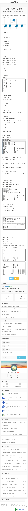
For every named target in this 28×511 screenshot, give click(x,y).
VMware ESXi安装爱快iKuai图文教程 (10, 460)
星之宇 (8, 11)
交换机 (11, 286)
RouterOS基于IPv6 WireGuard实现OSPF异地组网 (12, 476)
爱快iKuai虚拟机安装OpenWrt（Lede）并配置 (12, 458)
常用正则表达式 (5, 425)
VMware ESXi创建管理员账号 (8, 481)
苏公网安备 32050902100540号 (16, 505)
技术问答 (5, 386)
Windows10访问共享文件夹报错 (9, 442)
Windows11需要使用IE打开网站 (9, 487)
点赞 (12, 278)
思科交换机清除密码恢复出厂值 (8, 332)
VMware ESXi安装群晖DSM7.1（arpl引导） (11, 306)
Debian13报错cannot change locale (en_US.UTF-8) (12, 496)
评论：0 (23, 11)
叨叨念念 (5, 384)
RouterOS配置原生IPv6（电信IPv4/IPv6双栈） (12, 466)
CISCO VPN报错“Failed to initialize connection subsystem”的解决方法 (14, 329)
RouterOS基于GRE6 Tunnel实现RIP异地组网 (11, 309)
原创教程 (10, 5)
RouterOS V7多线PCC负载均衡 (8, 431)
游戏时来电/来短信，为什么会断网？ (10, 428)
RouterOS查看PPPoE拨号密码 (8, 317)
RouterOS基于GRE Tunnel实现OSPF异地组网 (12, 449)
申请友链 (24, 500)
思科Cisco (6, 286)
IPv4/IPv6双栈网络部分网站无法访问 (10, 478)
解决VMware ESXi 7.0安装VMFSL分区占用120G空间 (13, 422)
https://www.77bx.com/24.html (13, 288)
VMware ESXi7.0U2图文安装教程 (9, 437)
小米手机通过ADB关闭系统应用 (8, 455)
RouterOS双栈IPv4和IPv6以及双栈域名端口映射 (12, 490)
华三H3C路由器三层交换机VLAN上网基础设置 (12, 323)
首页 (7, 5)
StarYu (19, 504)
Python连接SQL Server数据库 (8, 439)
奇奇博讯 (14, 1)
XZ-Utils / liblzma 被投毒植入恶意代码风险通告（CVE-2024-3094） (14, 434)
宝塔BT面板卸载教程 (6, 314)
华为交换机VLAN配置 (6, 326)
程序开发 (17, 386)
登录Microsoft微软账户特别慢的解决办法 (10, 469)
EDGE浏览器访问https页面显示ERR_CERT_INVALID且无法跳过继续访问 (12, 484)
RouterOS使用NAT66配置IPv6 (8, 493)
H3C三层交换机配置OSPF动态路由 (9, 334)
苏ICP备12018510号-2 (5, 505)
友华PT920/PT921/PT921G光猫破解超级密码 (11, 311)
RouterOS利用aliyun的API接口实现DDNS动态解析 (12, 452)
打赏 (17, 278)
